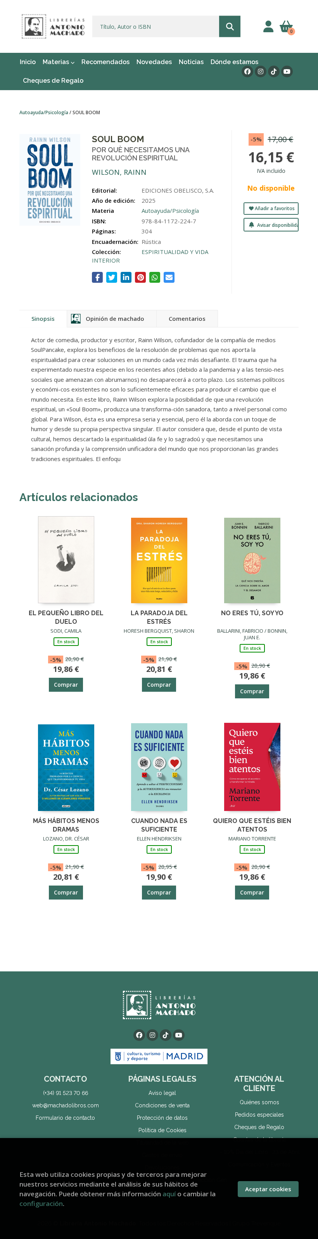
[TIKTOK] (274, 71)
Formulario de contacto (65, 1118)
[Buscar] (229, 26)
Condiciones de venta (162, 1105)
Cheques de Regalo (259, 1127)
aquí (169, 1193)
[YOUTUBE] (287, 71)
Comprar (66, 684)
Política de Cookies (162, 1130)
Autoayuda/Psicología (44, 112)
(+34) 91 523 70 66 (65, 1093)
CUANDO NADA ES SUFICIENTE (159, 824)
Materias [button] (57, 62)
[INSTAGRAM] (260, 71)
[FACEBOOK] (247, 71)
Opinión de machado (115, 318)
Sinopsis (43, 318)
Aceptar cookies (268, 1189)
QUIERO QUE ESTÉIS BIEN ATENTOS (252, 824)
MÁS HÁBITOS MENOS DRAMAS (66, 824)
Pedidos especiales (259, 1115)
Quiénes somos (259, 1102)
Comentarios (187, 318)
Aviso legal (162, 1093)
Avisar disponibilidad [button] (277, 225)
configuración (41, 1203)
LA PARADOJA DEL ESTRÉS (159, 617)
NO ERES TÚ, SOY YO (252, 613)
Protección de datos (162, 1118)
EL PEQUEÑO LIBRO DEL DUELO (66, 617)
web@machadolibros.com (65, 1105)
